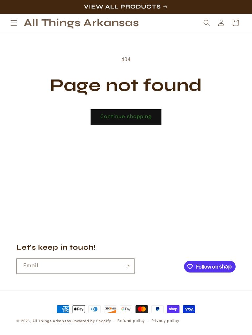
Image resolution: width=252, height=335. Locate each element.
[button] (14, 23)
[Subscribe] (127, 266)
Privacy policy (165, 321)
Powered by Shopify (92, 321)
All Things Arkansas (51, 321)
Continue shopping (126, 116)
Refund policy (131, 321)
